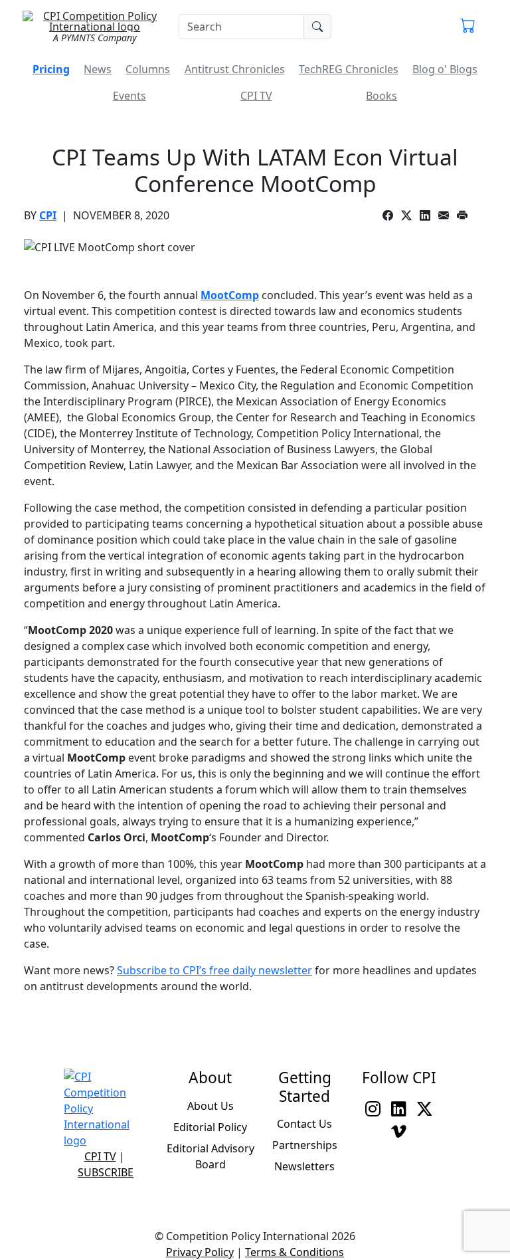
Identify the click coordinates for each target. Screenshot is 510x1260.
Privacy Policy (200, 1252)
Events (129, 95)
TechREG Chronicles (348, 69)
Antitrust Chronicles (235, 69)
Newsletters (304, 1166)
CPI (47, 215)
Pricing (51, 69)
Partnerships (304, 1145)
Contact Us (304, 1123)
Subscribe (105, 1172)
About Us (210, 1106)
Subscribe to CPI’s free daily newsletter (214, 970)
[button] (467, 26)
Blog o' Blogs (444, 69)
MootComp (230, 295)
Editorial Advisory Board (210, 1156)
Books (381, 95)
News (98, 69)
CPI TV (256, 95)
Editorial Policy (210, 1127)
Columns (148, 69)
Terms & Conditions (294, 1252)
